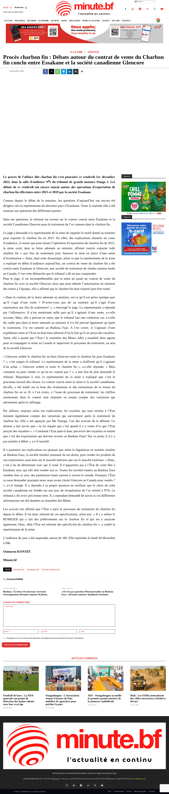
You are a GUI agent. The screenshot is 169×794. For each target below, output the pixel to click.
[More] (82, 71)
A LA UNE (76, 52)
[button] (21, 7)
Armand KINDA (15, 579)
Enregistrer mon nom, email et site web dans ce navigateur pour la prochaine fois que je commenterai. (45, 638)
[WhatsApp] (57, 71)
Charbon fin (18, 570)
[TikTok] (147, 9)
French (140, 2)
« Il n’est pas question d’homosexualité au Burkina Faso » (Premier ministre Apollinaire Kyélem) (87, 593)
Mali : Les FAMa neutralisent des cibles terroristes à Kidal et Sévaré (148, 698)
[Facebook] (125, 9)
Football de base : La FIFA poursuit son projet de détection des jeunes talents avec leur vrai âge (18, 700)
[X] (155, 9)
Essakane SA (33, 570)
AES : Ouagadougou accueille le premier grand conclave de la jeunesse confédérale (104, 698)
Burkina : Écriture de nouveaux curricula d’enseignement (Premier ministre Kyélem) (25, 593)
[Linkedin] (133, 9)
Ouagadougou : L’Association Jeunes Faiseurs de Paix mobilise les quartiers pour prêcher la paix (62, 700)
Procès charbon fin (51, 570)
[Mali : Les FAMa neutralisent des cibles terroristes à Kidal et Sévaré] (148, 678)
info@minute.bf (139, 779)
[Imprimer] (75, 71)
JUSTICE (93, 52)
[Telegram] (140, 9)
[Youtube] (162, 9)
